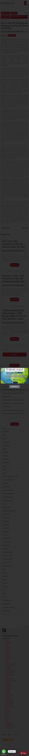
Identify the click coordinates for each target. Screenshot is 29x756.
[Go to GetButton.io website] (3, 754)
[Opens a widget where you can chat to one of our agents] (23, 753)
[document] (14, 378)
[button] (26, 369)
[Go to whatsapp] (4, 751)
